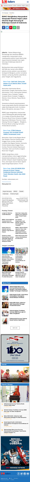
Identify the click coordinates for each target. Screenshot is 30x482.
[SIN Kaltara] (8, 2)
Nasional (12, 24)
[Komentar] (18, 27)
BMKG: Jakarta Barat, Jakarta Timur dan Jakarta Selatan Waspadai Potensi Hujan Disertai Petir (21, 230)
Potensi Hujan (14, 194)
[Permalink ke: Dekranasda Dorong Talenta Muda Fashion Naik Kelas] (5, 321)
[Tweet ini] (7, 27)
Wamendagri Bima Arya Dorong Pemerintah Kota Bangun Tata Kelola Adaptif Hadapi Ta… (15, 431)
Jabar (14, 5)
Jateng (19, 5)
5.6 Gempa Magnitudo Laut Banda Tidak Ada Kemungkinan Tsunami (20, 222)
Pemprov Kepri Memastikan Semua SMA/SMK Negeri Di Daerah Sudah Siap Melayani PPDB (8, 238)
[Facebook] (18, 474)
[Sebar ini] (3, 27)
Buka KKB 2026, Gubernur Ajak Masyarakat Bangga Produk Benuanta (17, 304)
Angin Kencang (7, 191)
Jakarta (6, 5)
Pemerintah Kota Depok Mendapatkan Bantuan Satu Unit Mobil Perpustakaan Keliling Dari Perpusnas (8, 202)
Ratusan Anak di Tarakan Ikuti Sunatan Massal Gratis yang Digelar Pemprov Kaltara (15, 376)
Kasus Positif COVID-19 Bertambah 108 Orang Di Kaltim (22, 199)
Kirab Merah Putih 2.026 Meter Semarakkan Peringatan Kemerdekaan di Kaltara (19, 296)
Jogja (23, 5)
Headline (8, 24)
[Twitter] (21, 474)
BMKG (15, 191)
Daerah (21, 191)
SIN (11, 478)
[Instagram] (24, 474)
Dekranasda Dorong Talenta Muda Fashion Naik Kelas (18, 319)
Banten (10, 5)
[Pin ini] (10, 27)
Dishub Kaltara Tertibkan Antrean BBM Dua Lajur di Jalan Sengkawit (17, 312)
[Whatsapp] (14, 27)
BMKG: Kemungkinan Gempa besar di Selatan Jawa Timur (8, 221)
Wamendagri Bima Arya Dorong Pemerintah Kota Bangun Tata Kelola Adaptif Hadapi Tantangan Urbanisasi (8, 259)
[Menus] (27, 2)
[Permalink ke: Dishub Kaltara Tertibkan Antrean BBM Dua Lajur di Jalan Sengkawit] (21, 268)
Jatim (26, 5)
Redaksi (16, 478)
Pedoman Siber (5, 479)
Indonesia (5, 194)
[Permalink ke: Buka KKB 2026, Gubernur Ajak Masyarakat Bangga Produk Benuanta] (8, 268)
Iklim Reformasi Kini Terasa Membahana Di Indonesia (21, 237)
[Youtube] (27, 474)
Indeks (12, 479)
